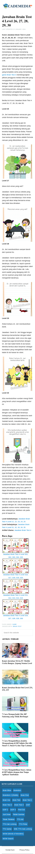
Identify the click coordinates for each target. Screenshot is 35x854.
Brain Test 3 (7, 805)
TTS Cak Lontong (9, 824)
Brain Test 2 (27, 800)
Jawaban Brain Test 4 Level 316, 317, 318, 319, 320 (15, 576)
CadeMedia (17, 6)
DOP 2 (5, 810)
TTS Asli (20, 819)
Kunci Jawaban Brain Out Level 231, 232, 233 (17, 688)
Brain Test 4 (19, 805)
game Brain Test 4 (9, 75)
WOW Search (8, 839)
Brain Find (25, 795)
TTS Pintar (23, 824)
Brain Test (17, 626)
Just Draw (6, 814)
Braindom (17, 790)
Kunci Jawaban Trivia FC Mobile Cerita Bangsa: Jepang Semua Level (17, 662)
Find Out (21, 810)
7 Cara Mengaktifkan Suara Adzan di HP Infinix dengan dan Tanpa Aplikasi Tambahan (16, 772)
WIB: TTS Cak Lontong (23, 829)
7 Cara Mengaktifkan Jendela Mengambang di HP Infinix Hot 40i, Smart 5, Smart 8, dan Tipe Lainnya (17, 743)
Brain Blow (7, 790)
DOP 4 (13, 810)
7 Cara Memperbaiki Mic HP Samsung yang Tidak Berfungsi (15, 715)
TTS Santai (7, 829)
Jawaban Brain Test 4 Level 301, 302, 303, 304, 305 (15, 555)
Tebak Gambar (18, 814)
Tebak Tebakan (8, 819)
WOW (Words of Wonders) (13, 834)
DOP (28, 805)
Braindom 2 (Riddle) (10, 795)
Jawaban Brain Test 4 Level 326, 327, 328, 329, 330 (15, 617)
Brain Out (6, 800)
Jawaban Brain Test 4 (22, 530)
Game (14, 624)
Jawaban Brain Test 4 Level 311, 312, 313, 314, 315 (15, 596)
